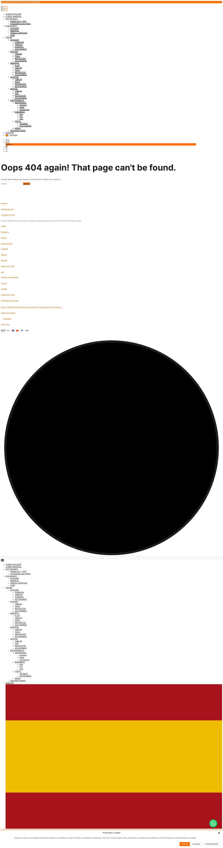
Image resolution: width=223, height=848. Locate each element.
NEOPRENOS (20, 102)
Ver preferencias (211, 844)
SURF (12, 35)
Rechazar (196, 844)
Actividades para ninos (9, 301)
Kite (21, 114)
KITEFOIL (14, 51)
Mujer (22, 107)
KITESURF (14, 28)
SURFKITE (19, 47)
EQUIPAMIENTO (17, 100)
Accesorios (24, 109)
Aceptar (185, 844)
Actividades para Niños (20, 23)
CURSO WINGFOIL (14, 16)
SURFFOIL (14, 77)
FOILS (17, 56)
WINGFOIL (14, 30)
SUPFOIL (14, 88)
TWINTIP (18, 44)
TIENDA (9, 37)
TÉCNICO (24, 123)
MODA (17, 128)
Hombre (23, 105)
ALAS (17, 65)
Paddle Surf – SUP (18, 21)
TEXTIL (18, 121)
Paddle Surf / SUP (8, 266)
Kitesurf (4, 255)
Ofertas (4, 238)
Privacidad (7, 319)
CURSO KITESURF (13, 14)
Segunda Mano (6, 244)
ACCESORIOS (21, 49)
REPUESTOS (20, 58)
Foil (21, 116)
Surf (21, 119)
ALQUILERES (11, 26)
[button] (219, 833)
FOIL (17, 93)
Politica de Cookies (8, 313)
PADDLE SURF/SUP (18, 33)
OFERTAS (10, 133)
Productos (5, 232)
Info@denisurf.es (7, 209)
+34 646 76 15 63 (8, 215)
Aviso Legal (5, 324)
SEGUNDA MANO (18, 130)
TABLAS (18, 54)
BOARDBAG (20, 112)
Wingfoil (4, 260)
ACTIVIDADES (12, 19)
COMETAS (19, 42)
